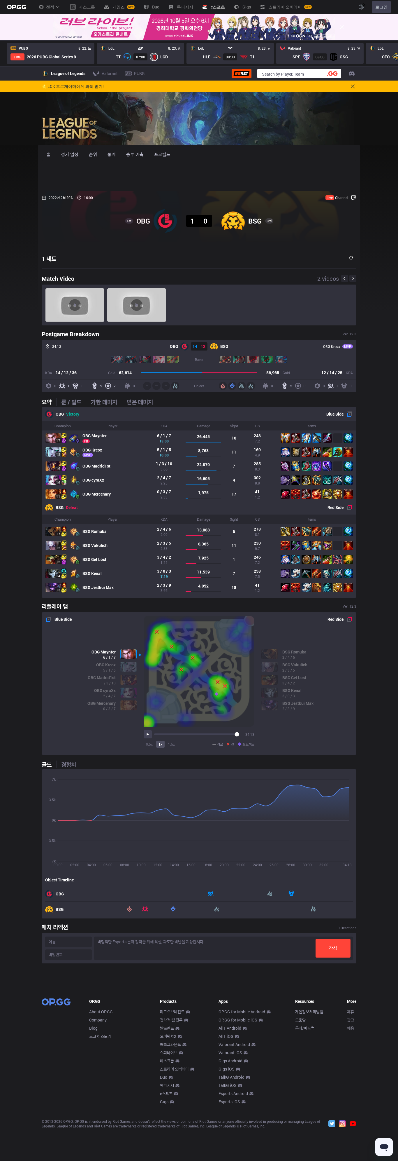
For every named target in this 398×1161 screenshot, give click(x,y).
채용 (350, 1028)
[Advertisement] (199, 176)
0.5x (149, 744)
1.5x (171, 744)
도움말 (300, 1020)
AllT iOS (226, 1036)
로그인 (381, 7)
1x (160, 744)
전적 (50, 7)
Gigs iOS (227, 1069)
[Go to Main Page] (16, 7)
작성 (333, 948)
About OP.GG (101, 1011)
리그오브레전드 (172, 1011)
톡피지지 (167, 1085)
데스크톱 (167, 1061)
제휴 (350, 1011)
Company (98, 1020)
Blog (93, 1028)
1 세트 (49, 258)
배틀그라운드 (170, 1044)
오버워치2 (168, 1036)
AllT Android (230, 1028)
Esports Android (233, 1093)
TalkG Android (231, 1077)
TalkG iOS (228, 1085)
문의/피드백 (304, 1028)
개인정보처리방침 (309, 1011)
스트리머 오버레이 (174, 1069)
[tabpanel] (199, 502)
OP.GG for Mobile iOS (238, 1020)
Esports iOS (229, 1101)
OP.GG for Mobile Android (242, 1011)
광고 (350, 1020)
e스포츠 (166, 1093)
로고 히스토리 (100, 1036)
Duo (163, 1077)
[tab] (49, 402)
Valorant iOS (230, 1052)
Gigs (164, 1101)
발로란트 (167, 1028)
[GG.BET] (241, 73)
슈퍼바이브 (168, 1052)
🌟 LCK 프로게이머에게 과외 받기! (73, 86)
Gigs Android (230, 1061)
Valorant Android (234, 1044)
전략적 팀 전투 (171, 1020)
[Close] (341, 27)
